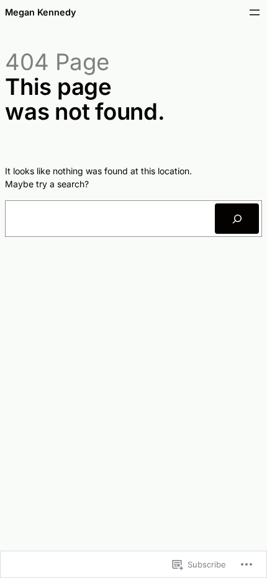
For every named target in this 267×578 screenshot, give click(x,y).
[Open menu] (254, 12)
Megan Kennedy (40, 12)
